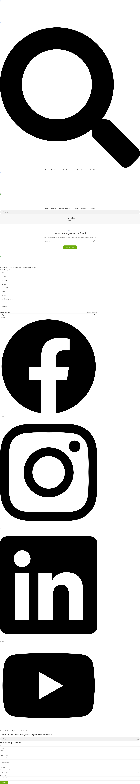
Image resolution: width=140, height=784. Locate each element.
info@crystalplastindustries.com (11, 270)
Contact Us (92, 170)
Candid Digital (32, 731)
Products (76, 170)
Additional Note (4, 775)
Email (1, 750)
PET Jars (4, 276)
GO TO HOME (70, 247)
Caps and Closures (6, 288)
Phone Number (4, 755)
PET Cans (4, 284)
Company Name (4, 760)
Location (2, 765)
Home (46, 170)
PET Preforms (5, 273)
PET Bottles (4, 280)
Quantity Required (5, 769)
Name (1, 745)
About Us (53, 170)
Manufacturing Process (64, 170)
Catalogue (84, 170)
